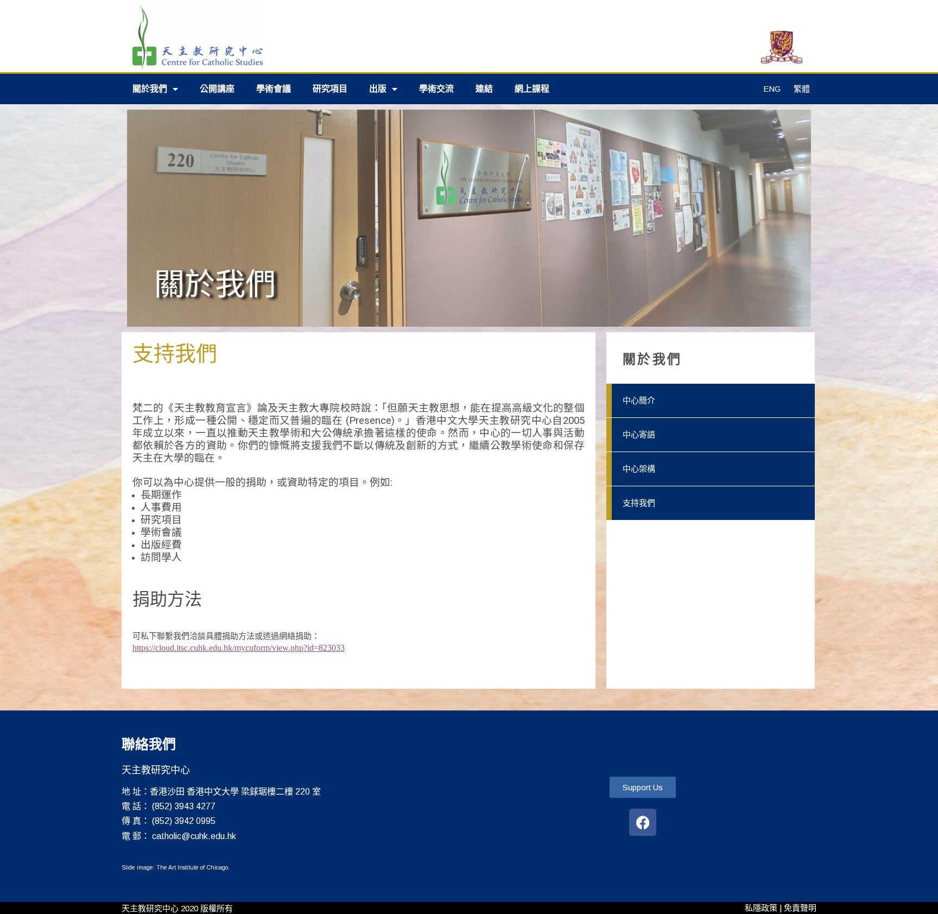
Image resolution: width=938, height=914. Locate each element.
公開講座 (217, 88)
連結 (484, 88)
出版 (377, 88)
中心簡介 (639, 400)
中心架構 (639, 468)
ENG (772, 88)
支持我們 (639, 502)
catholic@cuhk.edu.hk (194, 836)
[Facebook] (642, 822)
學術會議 (273, 88)
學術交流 (436, 88)
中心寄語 (639, 434)
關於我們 (149, 88)
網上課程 (532, 88)
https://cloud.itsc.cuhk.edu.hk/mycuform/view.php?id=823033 (238, 647)
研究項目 (330, 88)
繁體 (802, 88)
